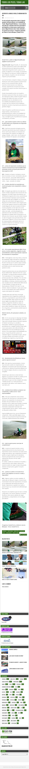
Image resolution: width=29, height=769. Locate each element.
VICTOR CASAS (13, 723)
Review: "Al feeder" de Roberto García (9, 579)
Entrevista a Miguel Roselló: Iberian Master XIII (11, 552)
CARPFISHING (4, 710)
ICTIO (11, 692)
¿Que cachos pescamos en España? (16, 656)
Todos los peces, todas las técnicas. (13, 2)
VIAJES (19, 689)
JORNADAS (21, 679)
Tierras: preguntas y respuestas (9, 566)
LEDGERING (18, 692)
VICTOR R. (3, 692)
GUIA (16, 687)
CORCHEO (19, 700)
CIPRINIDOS (4, 531)
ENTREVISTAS (22, 531)
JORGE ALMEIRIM (21, 705)
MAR (19, 713)
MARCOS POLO (4, 720)
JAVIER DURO (12, 705)
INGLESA (3, 689)
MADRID (3, 684)
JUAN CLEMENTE (4, 713)
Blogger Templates (21, 767)
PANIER (21, 702)
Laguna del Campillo (13, 649)
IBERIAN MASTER (9, 532)
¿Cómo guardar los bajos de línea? (16, 668)
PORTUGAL (12, 700)
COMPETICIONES (10, 531)
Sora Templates (12, 767)
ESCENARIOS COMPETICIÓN (6, 687)
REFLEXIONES (19, 684)
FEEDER (4, 532)
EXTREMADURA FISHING (19, 710)
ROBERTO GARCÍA (16, 532)
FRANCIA (20, 697)
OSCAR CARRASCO (5, 715)
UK (21, 707)
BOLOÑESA (13, 718)
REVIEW (13, 715)
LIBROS (13, 713)
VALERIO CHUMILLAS (5, 681)
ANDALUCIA (4, 705)
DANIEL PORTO (16, 531)
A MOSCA (17, 694)
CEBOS (11, 694)
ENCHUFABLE (4, 697)
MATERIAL (3, 694)
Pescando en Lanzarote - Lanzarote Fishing (18, 662)
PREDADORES (11, 689)
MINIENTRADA (4, 707)
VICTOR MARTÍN (4, 718)
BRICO (20, 718)
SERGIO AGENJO (4, 723)
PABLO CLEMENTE (13, 720)
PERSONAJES (4, 700)
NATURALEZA (14, 702)
